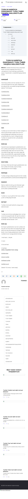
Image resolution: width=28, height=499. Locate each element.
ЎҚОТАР (8, 356)
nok (12, 51)
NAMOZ (13, 44)
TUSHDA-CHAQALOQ (7, 109)
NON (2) (13, 38)
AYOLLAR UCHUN (10, 301)
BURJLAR (8, 304)
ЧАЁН (7, 358)
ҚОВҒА (7, 341)
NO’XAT (13, 49)
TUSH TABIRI (5, 14)
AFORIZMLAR (9, 298)
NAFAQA (13, 42)
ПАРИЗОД (8, 347)
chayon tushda (5, 257)
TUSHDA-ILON (5, 123)
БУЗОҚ (7, 333)
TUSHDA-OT (4, 116)
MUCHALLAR (9, 310)
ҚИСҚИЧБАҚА (9, 338)
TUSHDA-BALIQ (5, 112)
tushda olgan (4, 253)
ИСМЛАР (8, 335)
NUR (12, 47)
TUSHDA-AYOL (5, 91)
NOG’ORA (13, 40)
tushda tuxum (5, 264)
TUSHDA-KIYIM (5, 105)
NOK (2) (13, 53)
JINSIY (7, 307)
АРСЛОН (8, 327)
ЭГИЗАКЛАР (9, 361)
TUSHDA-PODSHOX (6, 98)
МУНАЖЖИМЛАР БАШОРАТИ (13, 344)
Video (7, 324)
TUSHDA (8, 321)
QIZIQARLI (8, 312)
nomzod (10, 34)
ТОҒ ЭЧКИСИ (9, 353)
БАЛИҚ (7, 330)
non (12, 36)
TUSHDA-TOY (5, 120)
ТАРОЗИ (8, 350)
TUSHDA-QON (5, 102)
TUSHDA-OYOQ (5, 95)
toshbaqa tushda (5, 260)
